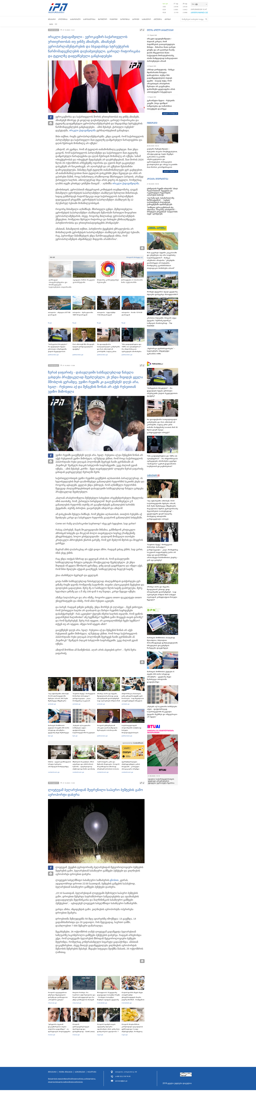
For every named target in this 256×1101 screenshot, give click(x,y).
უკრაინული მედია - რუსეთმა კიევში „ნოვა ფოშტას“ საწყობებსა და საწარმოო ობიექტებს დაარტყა (161, 104)
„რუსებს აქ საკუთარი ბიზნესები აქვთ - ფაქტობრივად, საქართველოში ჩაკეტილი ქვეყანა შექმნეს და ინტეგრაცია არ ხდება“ (84, 731)
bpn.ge (165, 3)
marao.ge (51, 1035)
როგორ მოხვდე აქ (134, 257)
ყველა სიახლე (169, 113)
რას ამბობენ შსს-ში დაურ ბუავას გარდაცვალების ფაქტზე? (83, 346)
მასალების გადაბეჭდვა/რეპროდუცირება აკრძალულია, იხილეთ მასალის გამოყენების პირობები (72, 1080)
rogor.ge (100, 1035)
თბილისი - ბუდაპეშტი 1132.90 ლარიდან (106, 314)
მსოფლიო (102, 19)
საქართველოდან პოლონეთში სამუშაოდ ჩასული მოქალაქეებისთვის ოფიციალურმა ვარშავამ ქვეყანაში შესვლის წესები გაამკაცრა (133, 733)
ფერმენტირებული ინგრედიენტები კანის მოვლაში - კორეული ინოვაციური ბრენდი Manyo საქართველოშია (131, 766)
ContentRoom (138, 743)
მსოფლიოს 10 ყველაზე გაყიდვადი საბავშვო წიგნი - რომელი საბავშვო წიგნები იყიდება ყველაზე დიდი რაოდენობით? (108, 997)
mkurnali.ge (52, 1003)
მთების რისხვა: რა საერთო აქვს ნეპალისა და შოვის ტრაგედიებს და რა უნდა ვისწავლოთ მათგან (84, 996)
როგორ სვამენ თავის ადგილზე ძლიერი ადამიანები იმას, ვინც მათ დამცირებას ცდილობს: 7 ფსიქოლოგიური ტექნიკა (108, 1029)
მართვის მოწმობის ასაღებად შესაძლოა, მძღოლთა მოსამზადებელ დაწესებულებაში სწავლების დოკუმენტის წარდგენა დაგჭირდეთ (162, 643)
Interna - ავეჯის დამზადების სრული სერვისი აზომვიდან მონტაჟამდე (59, 764)
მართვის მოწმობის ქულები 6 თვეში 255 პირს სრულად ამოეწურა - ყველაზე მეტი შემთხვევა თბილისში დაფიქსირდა (58, 730)
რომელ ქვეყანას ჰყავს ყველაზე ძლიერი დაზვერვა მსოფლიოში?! (162, 293)
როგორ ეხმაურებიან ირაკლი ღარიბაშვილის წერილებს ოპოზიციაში (107, 728)
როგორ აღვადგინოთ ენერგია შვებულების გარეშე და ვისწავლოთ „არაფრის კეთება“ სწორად (58, 997)
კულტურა (158, 19)
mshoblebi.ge (102, 1003)
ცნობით (114, 880)
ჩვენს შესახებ (65, 1072)
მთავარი (52, 19)
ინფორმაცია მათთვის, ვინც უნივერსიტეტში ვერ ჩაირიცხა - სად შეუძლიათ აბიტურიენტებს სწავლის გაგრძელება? (133, 698)
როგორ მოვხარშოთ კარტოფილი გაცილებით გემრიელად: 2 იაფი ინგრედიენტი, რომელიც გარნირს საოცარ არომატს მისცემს (132, 1030)
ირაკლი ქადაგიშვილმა (82, 130)
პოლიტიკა (62, 19)
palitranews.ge (102, 736)
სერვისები (80, 1072)
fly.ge (50, 323)
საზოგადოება (89, 19)
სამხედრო (146, 19)
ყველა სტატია (169, 171)
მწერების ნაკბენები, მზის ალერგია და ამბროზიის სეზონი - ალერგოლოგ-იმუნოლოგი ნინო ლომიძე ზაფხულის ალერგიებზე (84, 766)
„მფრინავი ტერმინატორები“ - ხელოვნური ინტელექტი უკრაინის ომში (161, 351)
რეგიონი (113, 19)
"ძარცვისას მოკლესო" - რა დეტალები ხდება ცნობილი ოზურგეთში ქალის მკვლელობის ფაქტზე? (58, 349)
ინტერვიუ (152, 123)
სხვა (51, 24)
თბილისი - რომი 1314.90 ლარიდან (132, 314)
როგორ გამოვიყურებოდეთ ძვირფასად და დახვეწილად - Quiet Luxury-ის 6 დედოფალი (84, 1029)
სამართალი (75, 19)
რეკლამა (91, 1072)
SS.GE (52, 257)
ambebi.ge (52, 704)
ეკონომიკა (125, 19)
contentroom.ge (53, 772)
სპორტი (135, 19)
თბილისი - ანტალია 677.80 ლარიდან (59, 314)
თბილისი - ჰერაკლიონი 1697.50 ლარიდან (83, 314)
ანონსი (168, 19)
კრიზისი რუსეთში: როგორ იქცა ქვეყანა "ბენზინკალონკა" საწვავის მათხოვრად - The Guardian (161, 322)
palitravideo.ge (53, 355)
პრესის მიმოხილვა (157, 178)
